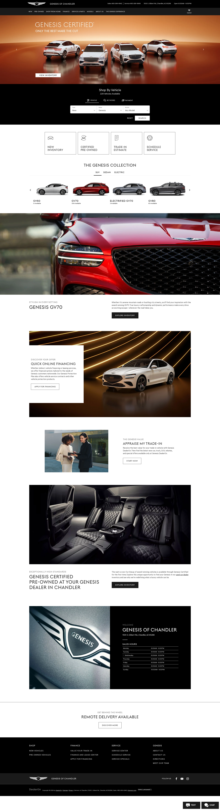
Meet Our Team (161, 763)
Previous (30, 190)
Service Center (120, 751)
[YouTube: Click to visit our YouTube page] (182, 778)
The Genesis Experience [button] (115, 11)
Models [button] (90, 11)
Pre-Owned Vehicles (40, 755)
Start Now (132, 461)
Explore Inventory (125, 315)
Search (142, 118)
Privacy (71, 790)
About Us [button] (100, 11)
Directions (159, 759)
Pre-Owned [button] (39, 11)
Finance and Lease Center (84, 755)
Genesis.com (132, 790)
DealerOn (59, 790)
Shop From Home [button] (53, 11)
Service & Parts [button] (78, 11)
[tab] (92, 100)
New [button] (30, 11)
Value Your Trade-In (81, 751)
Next (189, 190)
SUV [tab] (98, 172)
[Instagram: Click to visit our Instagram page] (187, 778)
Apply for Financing (45, 387)
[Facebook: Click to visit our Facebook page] (176, 778)
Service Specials (120, 759)
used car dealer (182, 575)
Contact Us (159, 755)
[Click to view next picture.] (203, 49)
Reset (130, 118)
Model (127, 107)
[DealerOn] (35, 789)
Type (73, 107)
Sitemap (65, 790)
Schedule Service (121, 755)
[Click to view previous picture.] (16, 49)
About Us (158, 751)
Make (100, 107)
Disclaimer (5, 82)
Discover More (110, 725)
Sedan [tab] (107, 172)
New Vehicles (36, 751)
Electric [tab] (119, 172)
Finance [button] (66, 11)
